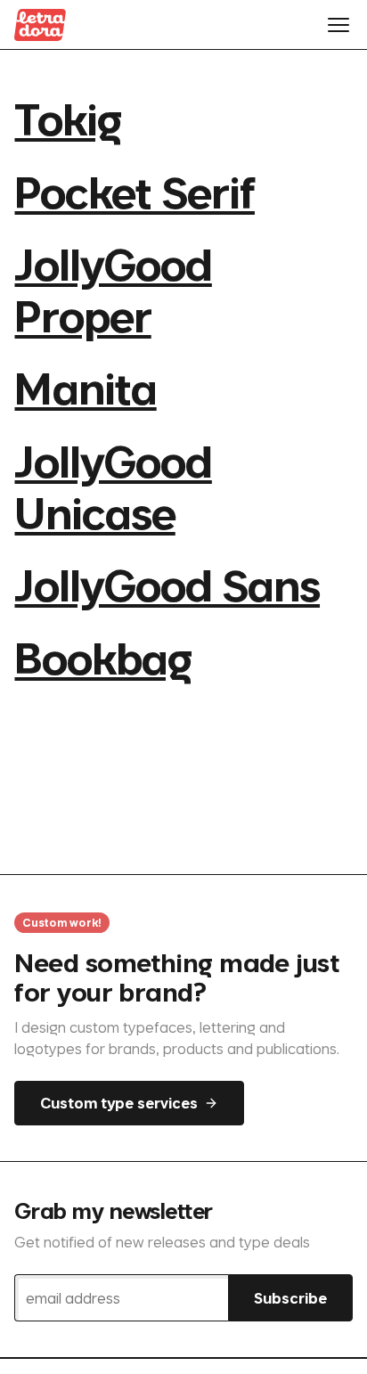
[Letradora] (40, 25)
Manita (85, 387)
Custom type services (119, 1103)
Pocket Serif (134, 191)
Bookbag (102, 657)
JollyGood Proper (112, 289)
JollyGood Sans (167, 584)
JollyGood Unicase (112, 486)
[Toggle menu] (338, 25)
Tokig (67, 118)
